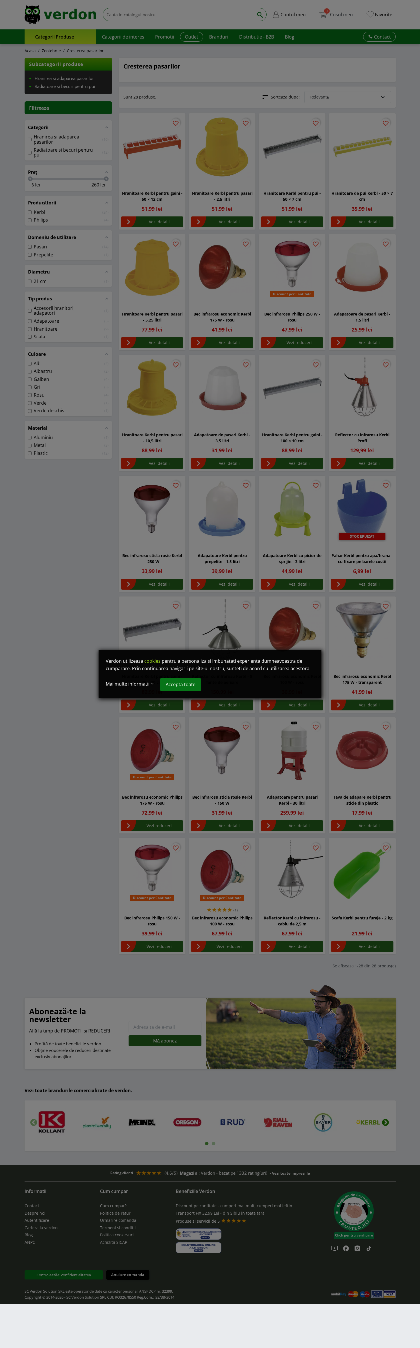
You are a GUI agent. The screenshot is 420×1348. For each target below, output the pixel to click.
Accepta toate (180, 684)
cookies (152, 661)
